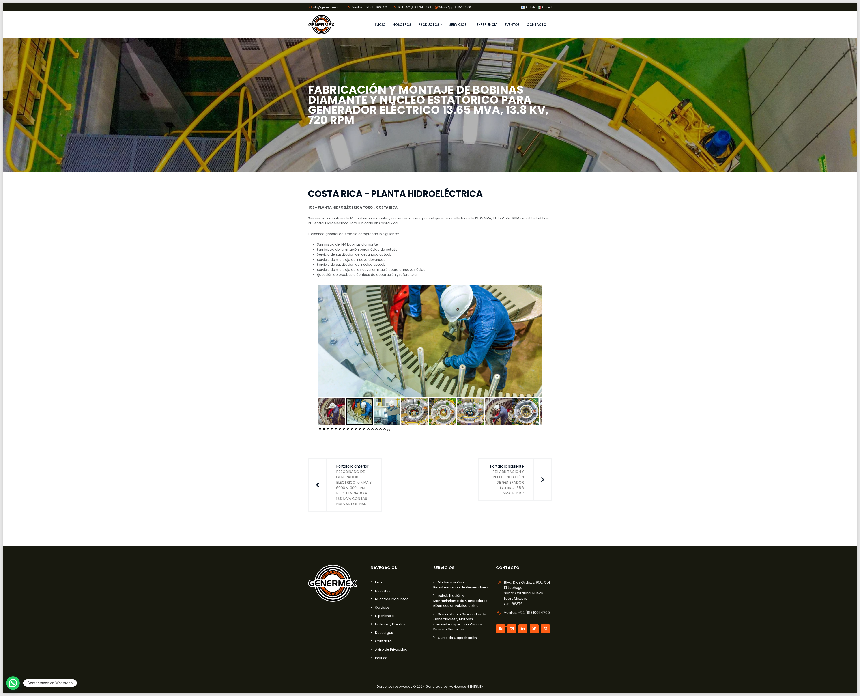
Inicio (380, 24)
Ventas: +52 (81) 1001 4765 (370, 7)
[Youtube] (546, 628)
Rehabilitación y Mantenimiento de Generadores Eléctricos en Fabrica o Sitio (460, 600)
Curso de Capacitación (457, 637)
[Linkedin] (524, 628)
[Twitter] (535, 628)
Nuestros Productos (391, 599)
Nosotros (402, 24)
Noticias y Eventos (390, 624)
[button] (13, 683)
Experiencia (487, 24)
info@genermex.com (328, 7)
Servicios (458, 24)
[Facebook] (501, 628)
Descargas (384, 632)
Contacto (536, 24)
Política (381, 657)
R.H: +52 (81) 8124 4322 (414, 7)
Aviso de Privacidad (391, 649)
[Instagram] (512, 628)
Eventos (512, 24)
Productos (428, 24)
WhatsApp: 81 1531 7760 (454, 7)
